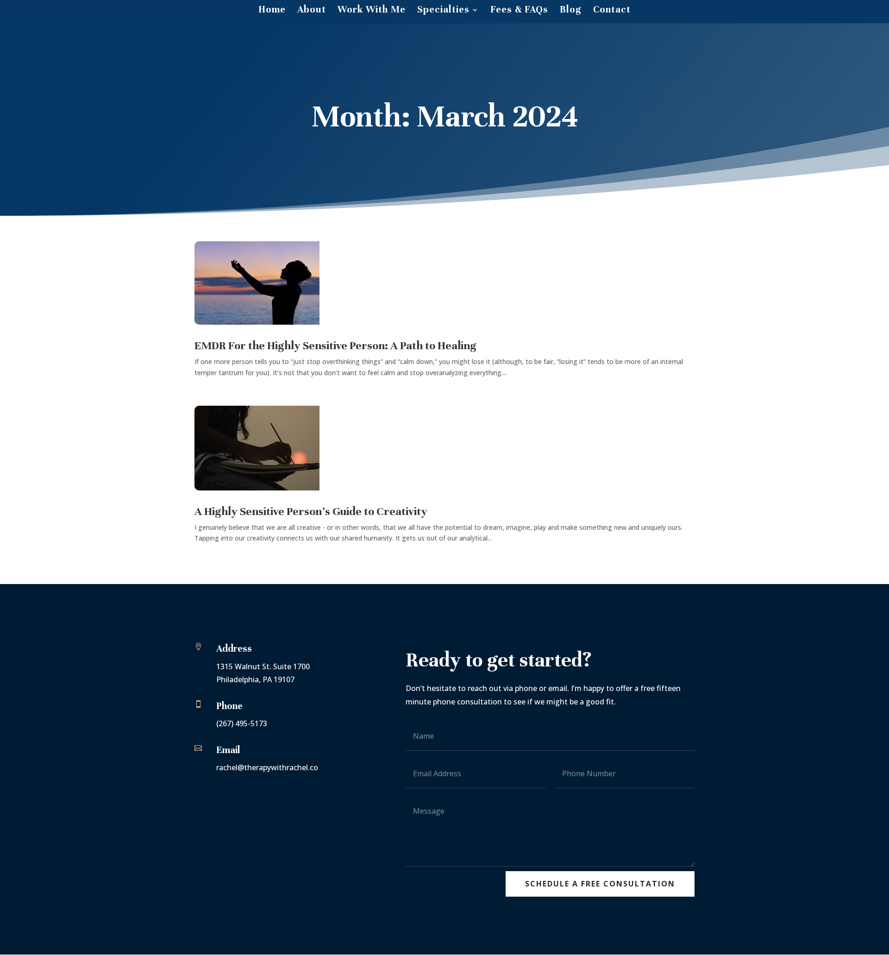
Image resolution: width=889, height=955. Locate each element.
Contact (612, 10)
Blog (571, 10)
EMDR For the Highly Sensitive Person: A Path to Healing (336, 345)
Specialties (443, 10)
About (311, 10)
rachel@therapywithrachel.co (267, 767)
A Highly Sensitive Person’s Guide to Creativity (310, 511)
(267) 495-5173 (241, 723)
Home (272, 10)
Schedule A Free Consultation (600, 884)
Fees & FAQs (519, 10)
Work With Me (372, 10)
